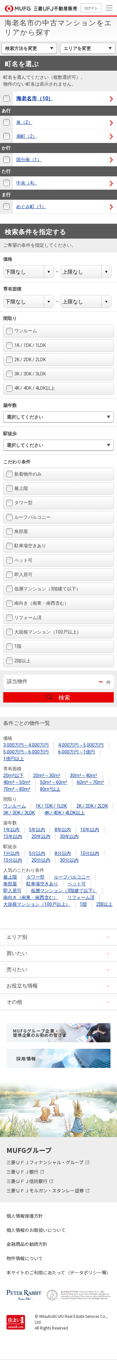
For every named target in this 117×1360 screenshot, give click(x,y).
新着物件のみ (28, 474)
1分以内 (11, 853)
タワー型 (23, 502)
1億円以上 (13, 758)
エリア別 (16, 937)
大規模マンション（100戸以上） (47, 631)
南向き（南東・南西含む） (41, 603)
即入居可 (23, 574)
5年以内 (37, 829)
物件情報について (24, 1258)
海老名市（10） (34, 98)
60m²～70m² (90, 782)
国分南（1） (29, 159)
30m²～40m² (83, 775)
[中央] (6, 183)
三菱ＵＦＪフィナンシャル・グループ (45, 1162)
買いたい (16, 953)
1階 (17, 646)
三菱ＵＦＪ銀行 (22, 1171)
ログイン (91, 8)
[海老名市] (6, 98)
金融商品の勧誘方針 (26, 1244)
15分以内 (12, 860)
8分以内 (63, 853)
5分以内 (37, 853)
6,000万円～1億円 (76, 751)
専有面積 (16, 288)
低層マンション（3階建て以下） (47, 588)
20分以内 (41, 860)
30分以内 (69, 860)
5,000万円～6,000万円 (26, 751)
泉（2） (24, 122)
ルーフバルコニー (32, 517)
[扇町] (6, 136)
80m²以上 (50, 789)
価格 (11, 259)
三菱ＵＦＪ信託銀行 (27, 1181)
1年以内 (11, 829)
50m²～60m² (53, 782)
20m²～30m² (46, 775)
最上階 (21, 488)
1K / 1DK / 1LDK (30, 345)
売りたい (16, 969)
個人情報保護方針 (24, 1215)
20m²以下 (13, 775)
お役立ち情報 (22, 985)
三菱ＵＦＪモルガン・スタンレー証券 (45, 1190)
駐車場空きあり (30, 545)
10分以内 (89, 853)
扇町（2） (26, 136)
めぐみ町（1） (31, 206)
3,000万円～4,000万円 (26, 745)
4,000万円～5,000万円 (81, 745)
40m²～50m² (17, 782)
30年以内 (69, 836)
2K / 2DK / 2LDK (30, 359)
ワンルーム (25, 330)
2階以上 (22, 660)
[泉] (6, 122)
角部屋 (21, 531)
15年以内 (12, 836)
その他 (14, 1002)
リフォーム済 (28, 617)
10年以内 (89, 829)
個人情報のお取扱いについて (36, 1230)
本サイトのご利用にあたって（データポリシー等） (58, 1272)
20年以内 (41, 836)
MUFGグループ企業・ (40, 1033)
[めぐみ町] (6, 206)
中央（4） (26, 182)
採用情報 (26, 1058)
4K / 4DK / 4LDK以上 (34, 388)
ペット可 (23, 560)
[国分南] (6, 159)
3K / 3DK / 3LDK (30, 373)
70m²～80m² (17, 789)
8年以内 (63, 829)
